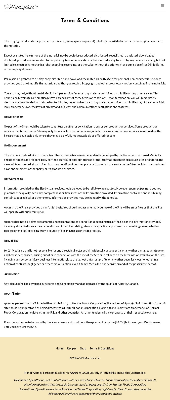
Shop (83, 348)
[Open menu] (162, 5)
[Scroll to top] (161, 395)
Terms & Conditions (101, 348)
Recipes (72, 348)
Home (59, 348)
